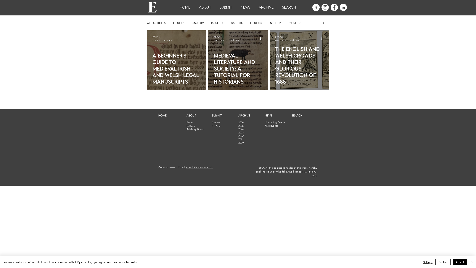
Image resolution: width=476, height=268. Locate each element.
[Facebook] (334, 7)
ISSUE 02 (198, 23)
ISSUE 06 (275, 23)
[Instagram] (325, 7)
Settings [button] (427, 262)
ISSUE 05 (256, 23)
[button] (324, 23)
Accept (460, 262)
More (293, 23)
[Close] (471, 262)
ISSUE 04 (237, 23)
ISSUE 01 (178, 23)
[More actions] (200, 38)
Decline (443, 262)
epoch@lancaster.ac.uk (199, 167)
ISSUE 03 (217, 23)
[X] (316, 7)
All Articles (156, 23)
